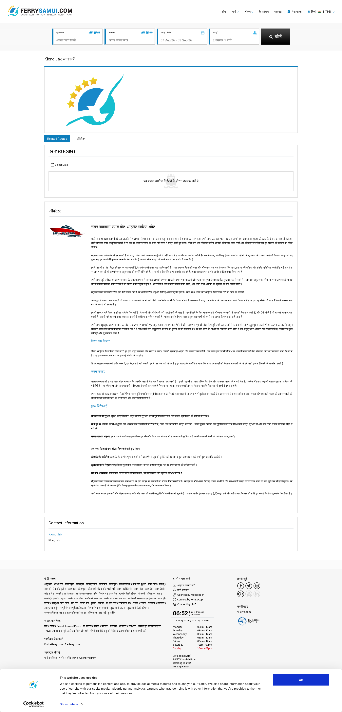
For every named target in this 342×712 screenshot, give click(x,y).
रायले (135, 603)
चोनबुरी (141, 593)
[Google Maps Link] (240, 594)
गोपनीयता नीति (96, 630)
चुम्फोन (113, 593)
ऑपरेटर (81, 138)
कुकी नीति (110, 630)
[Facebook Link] (240, 585)
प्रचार (96, 626)
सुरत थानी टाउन (117, 607)
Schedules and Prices (69, 626)
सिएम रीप (92, 607)
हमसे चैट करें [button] (183, 590)
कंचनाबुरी (69, 584)
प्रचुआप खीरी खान (60, 603)
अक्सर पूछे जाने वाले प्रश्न (149, 626)
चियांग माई (103, 593)
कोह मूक (82, 588)
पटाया (46, 603)
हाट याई (102, 612)
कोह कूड (80, 584)
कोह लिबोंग (160, 588)
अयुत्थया (48, 584)
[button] (321, 11)
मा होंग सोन (111, 603)
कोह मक (72, 588)
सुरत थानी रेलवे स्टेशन (137, 607)
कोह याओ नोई (94, 588)
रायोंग (143, 603)
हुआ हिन (111, 612)
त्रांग (56, 598)
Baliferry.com (72, 644)
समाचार (113, 626)
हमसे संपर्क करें (139, 630)
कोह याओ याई (109, 588)
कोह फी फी (49, 588)
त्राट (63, 598)
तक (159, 593)
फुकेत (93, 603)
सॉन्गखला (92, 612)
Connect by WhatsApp (190, 599)
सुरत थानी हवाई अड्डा (54, 612)
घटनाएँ (105, 626)
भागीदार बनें (64, 657)
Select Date (61, 164)
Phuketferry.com (53, 644)
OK (301, 679)
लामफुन (47, 607)
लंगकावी (151, 603)
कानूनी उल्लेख (67, 630)
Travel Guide (51, 630)
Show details (69, 704)
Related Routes (57, 138)
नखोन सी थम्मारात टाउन (115, 598)
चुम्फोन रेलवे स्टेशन (127, 593)
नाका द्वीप (162, 598)
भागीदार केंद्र (50, 657)
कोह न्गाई (152, 584)
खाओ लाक (69, 593)
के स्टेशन (264, 11)
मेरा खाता (296, 11)
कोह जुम (113, 584)
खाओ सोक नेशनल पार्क (86, 593)
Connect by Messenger (190, 594)
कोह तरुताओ (124, 584)
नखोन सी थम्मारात (93, 598)
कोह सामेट (49, 593)
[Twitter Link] (248, 585)
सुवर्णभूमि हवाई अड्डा (76, 612)
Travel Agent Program (84, 657)
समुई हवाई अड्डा (78, 607)
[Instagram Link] (257, 585)
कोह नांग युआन (139, 584)
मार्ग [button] (234, 11)
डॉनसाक (151, 593)
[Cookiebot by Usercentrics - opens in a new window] (33, 704)
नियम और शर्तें (82, 630)
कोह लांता (138, 588)
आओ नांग (58, 584)
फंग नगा (74, 603)
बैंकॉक (101, 603)
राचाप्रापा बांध (125, 603)
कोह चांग (103, 584)
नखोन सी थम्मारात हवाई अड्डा (142, 598)
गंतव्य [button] (248, 11)
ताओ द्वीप (48, 598)
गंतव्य (52, 626)
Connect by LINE (186, 604)
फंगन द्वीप (84, 603)
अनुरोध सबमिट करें (186, 585)
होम (224, 11)
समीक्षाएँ (132, 626)
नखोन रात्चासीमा (75, 598)
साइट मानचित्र (123, 630)
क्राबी (59, 593)
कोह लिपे (149, 588)
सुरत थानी (103, 607)
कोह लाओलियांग (124, 588)
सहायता (278, 11)
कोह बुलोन (61, 588)
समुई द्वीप (64, 607)
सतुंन (56, 607)
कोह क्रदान (91, 584)
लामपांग (161, 603)
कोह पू (161, 584)
